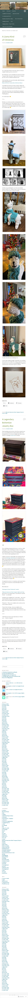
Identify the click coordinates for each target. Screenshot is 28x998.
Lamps (3, 839)
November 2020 (5, 739)
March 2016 (4, 798)
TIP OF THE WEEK (18, 18)
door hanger (4, 829)
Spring (3, 854)
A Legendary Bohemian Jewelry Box (8, 422)
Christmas (4, 817)
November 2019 (5, 753)
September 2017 (5, 780)
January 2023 (5, 712)
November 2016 (5, 790)
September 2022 (5, 716)
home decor (4, 836)
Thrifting (4, 858)
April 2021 (4, 734)
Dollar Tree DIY (5, 828)
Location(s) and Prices (6, 16)
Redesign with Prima (11, 558)
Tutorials (4, 863)
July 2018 (4, 772)
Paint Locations (5, 845)
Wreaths (4, 871)
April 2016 (4, 796)
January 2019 (5, 766)
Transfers (4, 862)
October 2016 (5, 791)
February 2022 (5, 724)
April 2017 (4, 786)
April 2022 (4, 721)
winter (3, 870)
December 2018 (5, 768)
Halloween (4, 835)
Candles (4, 814)
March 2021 (4, 735)
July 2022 (4, 717)
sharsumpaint (8, 686)
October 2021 (5, 727)
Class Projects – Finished (7, 818)
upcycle (4, 866)
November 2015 (5, 803)
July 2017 (4, 783)
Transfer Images (5, 860)
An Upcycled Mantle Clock (8, 673)
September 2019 (5, 756)
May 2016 (4, 795)
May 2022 (4, 720)
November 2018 (5, 769)
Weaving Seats (5, 869)
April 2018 (4, 775)
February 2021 (5, 736)
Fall (3, 832)
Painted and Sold (5, 847)
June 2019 (4, 760)
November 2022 (5, 713)
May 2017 (4, 784)
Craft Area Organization (7, 821)
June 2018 (4, 773)
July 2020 (4, 745)
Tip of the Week (5, 859)
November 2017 (5, 779)
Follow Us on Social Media (7, 26)
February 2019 (5, 765)
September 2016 (5, 792)
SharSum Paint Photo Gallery (7, 18)
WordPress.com (5, 883)
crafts (3, 824)
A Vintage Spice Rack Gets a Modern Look (11, 676)
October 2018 (5, 771)
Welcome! (8, 11)
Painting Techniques (6, 850)
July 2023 (4, 706)
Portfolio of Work (5, 851)
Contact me (13, 435)
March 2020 (4, 749)
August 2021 (4, 730)
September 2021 (5, 728)
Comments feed (5, 882)
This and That (5, 856)
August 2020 (5, 743)
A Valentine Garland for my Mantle (9, 672)
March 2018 (4, 776)
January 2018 (5, 777)
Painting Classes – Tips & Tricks (8, 23)
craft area (4, 820)
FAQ (11, 21)
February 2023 (5, 710)
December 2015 (5, 802)
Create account (5, 878)
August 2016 (4, 794)
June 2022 (4, 719)
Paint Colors (4, 844)
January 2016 (5, 801)
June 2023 (4, 708)
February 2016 (5, 799)
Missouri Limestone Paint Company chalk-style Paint (13, 592)
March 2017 (4, 787)
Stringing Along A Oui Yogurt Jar (9, 675)
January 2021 (5, 738)
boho (3, 813)
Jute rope (4, 837)
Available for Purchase (6, 13)
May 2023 (4, 709)
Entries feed (4, 881)
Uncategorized (5, 865)
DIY (3, 826)
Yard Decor (4, 873)
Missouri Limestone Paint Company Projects (14, 412)
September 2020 (5, 742)
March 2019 (4, 764)
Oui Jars (4, 843)
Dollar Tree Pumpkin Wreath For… (16, 689)
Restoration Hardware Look (8, 852)
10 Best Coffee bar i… (10, 682)
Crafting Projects (6, 822)
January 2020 (5, 751)
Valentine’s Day (5, 867)
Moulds (3, 841)
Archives (4, 810)
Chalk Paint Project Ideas (7, 815)
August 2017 (4, 781)
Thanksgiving (5, 855)
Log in (3, 879)
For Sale (4, 833)
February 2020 (5, 750)
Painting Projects (5, 21)
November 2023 (5, 705)
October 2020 (5, 741)
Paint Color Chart (16, 13)
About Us (14, 11)
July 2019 (4, 758)
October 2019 (5, 754)
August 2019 (4, 757)
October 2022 (5, 715)
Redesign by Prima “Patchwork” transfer (11, 589)
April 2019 (4, 762)
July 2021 (4, 731)
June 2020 (4, 746)
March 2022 (4, 723)
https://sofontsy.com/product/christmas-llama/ (12, 82)
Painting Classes (5, 848)
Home (3, 11)
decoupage (4, 825)
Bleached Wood (5, 811)
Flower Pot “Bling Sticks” (7, 677)
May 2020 (4, 747)
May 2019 (4, 761)
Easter (3, 830)
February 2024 (5, 704)
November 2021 (5, 725)
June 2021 (4, 732)
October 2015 (5, 805)
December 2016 (5, 788)
